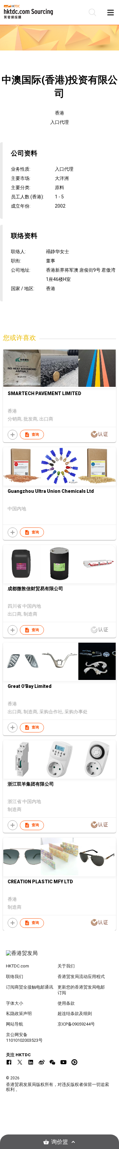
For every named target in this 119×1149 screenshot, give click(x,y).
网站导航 (14, 1024)
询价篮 (59, 1142)
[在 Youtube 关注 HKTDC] (63, 1062)
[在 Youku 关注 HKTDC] (74, 1062)
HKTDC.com (17, 965)
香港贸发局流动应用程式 (81, 976)
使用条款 (66, 1003)
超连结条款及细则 (75, 1013)
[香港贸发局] (59, 956)
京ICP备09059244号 (76, 1024)
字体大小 (14, 1003)
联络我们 (14, 976)
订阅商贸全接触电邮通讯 (29, 987)
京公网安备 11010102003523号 (24, 1037)
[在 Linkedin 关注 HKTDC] (31, 1062)
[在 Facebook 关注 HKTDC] (9, 1062)
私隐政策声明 (19, 1013)
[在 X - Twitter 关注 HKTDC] (20, 1062)
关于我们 (66, 965)
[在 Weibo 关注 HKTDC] (42, 1062)
